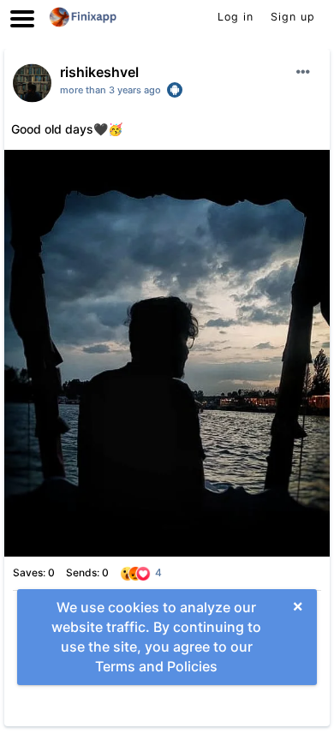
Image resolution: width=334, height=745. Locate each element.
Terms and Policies (156, 666)
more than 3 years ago (110, 90)
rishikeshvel (99, 71)
